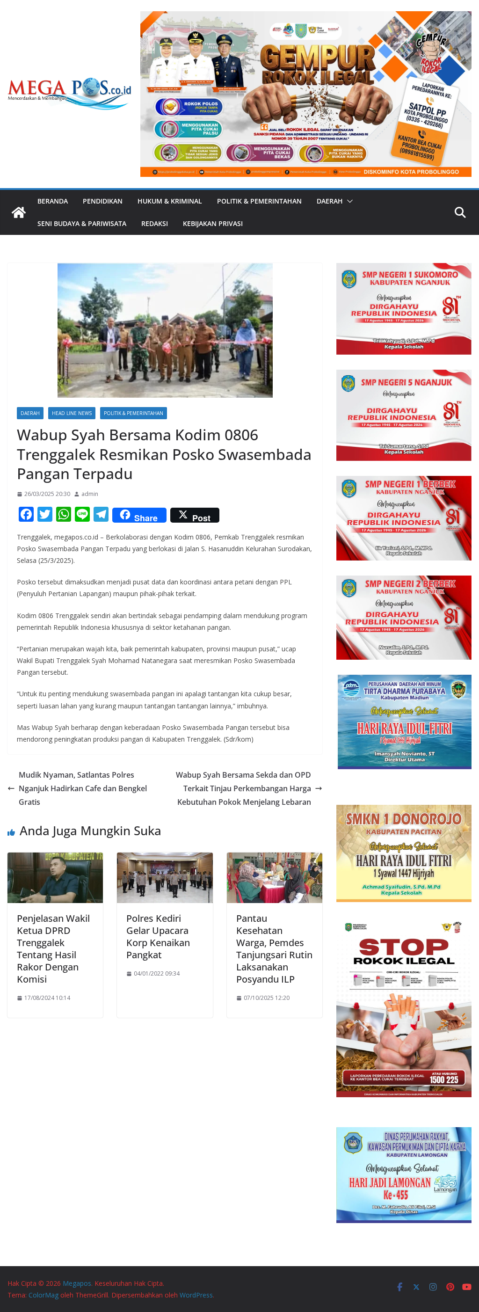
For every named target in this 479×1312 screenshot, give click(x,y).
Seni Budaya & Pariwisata (81, 223)
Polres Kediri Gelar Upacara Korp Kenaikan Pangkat (158, 936)
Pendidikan (103, 201)
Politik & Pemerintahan (259, 201)
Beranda (52, 201)
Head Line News (72, 413)
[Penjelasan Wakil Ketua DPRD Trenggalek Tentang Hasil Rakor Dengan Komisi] (55, 859)
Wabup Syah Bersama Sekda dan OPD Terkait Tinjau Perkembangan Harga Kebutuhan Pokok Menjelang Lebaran (243, 788)
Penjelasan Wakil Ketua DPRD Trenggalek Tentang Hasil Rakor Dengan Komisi (53, 948)
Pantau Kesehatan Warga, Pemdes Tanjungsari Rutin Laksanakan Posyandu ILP (274, 948)
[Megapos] (18, 212)
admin (89, 494)
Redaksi (154, 223)
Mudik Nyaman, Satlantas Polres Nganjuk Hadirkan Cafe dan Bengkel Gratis (83, 788)
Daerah (330, 201)
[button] (348, 201)
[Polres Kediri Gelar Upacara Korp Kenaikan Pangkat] (164, 859)
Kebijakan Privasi (213, 223)
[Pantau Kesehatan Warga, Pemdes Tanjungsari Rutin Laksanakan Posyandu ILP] (274, 859)
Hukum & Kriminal (170, 201)
